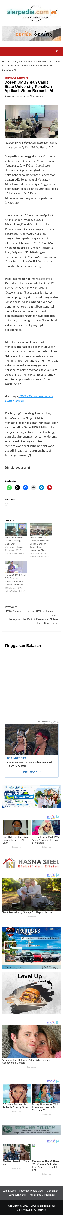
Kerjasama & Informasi (42, 1194)
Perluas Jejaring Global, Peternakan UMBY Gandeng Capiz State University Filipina (39, 543)
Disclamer (52, 1190)
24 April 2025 (38, 96)
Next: (33, 619)
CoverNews (23, 1209)
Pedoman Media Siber (31, 1190)
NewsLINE (22, 78)
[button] (5, 51)
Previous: (29, 609)
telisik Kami (9, 1190)
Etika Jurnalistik (17, 1194)
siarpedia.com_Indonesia (18, 96)
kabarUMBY (10, 78)
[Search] (57, 51)
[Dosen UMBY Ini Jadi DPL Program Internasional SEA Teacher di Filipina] (16, 567)
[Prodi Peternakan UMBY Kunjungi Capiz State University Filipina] (16, 529)
